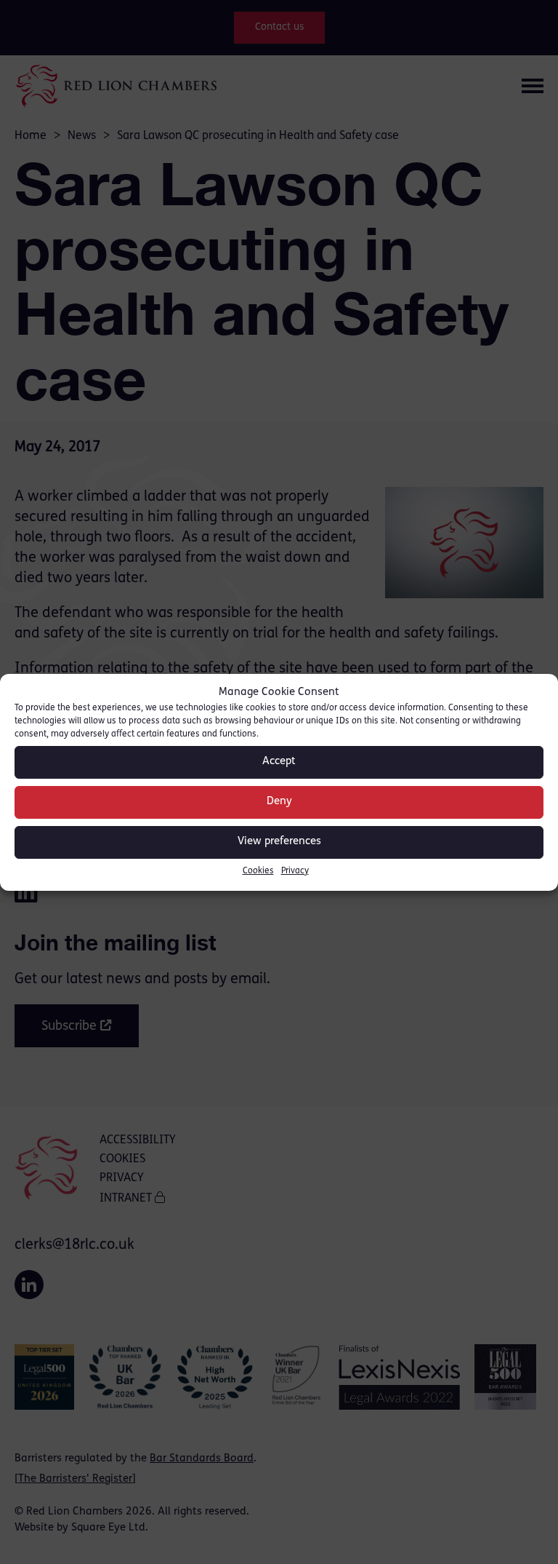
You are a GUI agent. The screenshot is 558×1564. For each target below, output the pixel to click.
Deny (279, 801)
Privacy (295, 871)
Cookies (258, 871)
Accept (279, 761)
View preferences (279, 841)
